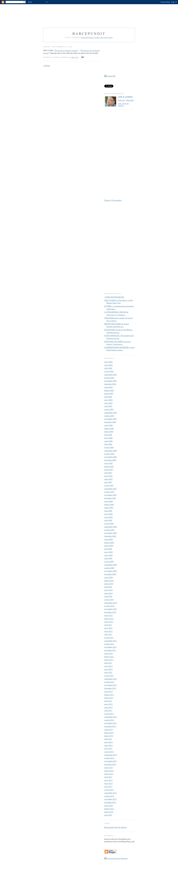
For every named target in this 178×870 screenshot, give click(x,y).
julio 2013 (108, 710)
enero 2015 (108, 767)
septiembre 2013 (110, 717)
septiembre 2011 (110, 640)
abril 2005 (108, 396)
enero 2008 (108, 501)
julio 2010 (108, 596)
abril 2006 (108, 434)
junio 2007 (108, 479)
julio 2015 (108, 786)
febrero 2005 (109, 390)
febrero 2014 (109, 732)
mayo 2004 (108, 362)
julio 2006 (108, 444)
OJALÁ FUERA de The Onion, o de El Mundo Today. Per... (118, 301)
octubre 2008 (109, 530)
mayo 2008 (108, 514)
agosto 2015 (109, 789)
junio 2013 (108, 707)
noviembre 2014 (110, 761)
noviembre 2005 (110, 419)
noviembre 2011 (110, 647)
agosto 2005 (109, 409)
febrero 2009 (109, 542)
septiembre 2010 (110, 602)
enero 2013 (108, 691)
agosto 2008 (109, 523)
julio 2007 (108, 482)
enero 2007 (108, 463)
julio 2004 (108, 368)
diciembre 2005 (110, 422)
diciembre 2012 (110, 688)
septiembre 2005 (110, 412)
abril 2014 (108, 739)
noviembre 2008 (110, 533)
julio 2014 (108, 748)
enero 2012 (108, 653)
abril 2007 (108, 472)
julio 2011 (108, 634)
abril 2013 (108, 701)
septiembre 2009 (110, 564)
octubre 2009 (109, 568)
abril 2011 (108, 625)
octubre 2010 (109, 606)
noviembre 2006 (110, 457)
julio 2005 (108, 406)
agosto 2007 (109, 485)
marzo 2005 (108, 393)
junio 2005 (108, 403)
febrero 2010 (109, 580)
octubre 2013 (109, 720)
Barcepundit (88, 33)
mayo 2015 (108, 780)
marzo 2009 (108, 545)
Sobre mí (121, 100)
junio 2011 (108, 631)
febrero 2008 (109, 504)
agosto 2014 (109, 751)
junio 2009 (108, 555)
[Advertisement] (89, 14)
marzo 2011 (108, 621)
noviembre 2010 (110, 609)
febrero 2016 (109, 808)
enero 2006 (108, 425)
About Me (130, 100)
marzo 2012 (108, 659)
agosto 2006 (109, 447)
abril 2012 (108, 663)
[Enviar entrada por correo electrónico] (82, 57)
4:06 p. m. (74, 57)
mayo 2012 (108, 666)
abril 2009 (108, 548)
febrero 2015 (109, 770)
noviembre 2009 (110, 571)
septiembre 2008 (110, 526)
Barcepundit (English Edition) (97, 37)
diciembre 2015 (110, 802)
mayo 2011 (108, 628)
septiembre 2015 (110, 793)
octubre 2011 (109, 644)
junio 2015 (108, 783)
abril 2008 (108, 510)
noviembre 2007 (110, 495)
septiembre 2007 (110, 488)
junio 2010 (108, 593)
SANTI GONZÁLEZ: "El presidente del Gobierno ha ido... (119, 337)
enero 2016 (108, 805)
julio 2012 (108, 672)
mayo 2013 (108, 704)
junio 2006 (108, 441)
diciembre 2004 (110, 384)
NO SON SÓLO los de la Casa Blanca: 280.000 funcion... (118, 331)
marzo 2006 (108, 431)
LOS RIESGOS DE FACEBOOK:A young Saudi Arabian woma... (119, 348)
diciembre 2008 (110, 536)
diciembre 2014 (110, 764)
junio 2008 (108, 517)
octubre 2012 (109, 682)
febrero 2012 (109, 656)
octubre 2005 (109, 415)
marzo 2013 (108, 697)
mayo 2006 (108, 438)
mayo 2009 (108, 552)
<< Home (46, 65)
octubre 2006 (109, 453)
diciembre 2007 (110, 498)
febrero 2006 (109, 428)
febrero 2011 (109, 618)
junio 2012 (108, 669)
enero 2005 (108, 387)
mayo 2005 (108, 400)
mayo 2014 (108, 742)
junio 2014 (108, 745)
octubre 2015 (109, 796)
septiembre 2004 (110, 374)
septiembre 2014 (110, 755)
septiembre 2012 (110, 678)
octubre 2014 (109, 758)
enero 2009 (108, 539)
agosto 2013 (109, 713)
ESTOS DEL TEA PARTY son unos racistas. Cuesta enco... (117, 342)
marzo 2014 (108, 735)
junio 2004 (108, 365)
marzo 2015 (108, 773)
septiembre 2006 (110, 450)
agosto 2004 (109, 371)
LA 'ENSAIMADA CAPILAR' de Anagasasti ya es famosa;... (116, 313)
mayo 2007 (108, 476)
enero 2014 (108, 729)
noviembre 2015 (110, 799)
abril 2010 (108, 587)
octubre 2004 (109, 377)
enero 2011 (108, 615)
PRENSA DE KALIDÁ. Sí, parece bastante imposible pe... (116, 325)
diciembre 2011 (110, 650)
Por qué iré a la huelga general (66, 50)
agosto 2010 (109, 599)
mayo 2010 (108, 590)
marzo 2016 (108, 812)
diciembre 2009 (110, 574)
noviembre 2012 (110, 685)
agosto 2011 (109, 637)
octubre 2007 (109, 492)
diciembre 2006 (110, 460)
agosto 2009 (109, 561)
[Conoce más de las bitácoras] (116, 858)
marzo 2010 (108, 583)
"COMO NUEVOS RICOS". (114, 297)
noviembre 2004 (110, 380)
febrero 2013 (109, 694)
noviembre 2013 (110, 723)
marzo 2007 (108, 469)
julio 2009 (108, 558)
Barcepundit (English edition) (115, 827)
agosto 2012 (109, 675)
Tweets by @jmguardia (113, 200)
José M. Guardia (125, 97)
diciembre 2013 (110, 726)
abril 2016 (108, 815)
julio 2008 (108, 520)
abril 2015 (108, 777)
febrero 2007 (109, 466)
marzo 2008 (108, 507)
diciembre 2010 (110, 612)
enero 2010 (108, 577)
